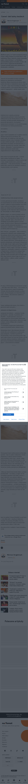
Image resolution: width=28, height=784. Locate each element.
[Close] (25, 365)
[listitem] (14, 389)
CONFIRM (8, 414)
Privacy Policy (22, 419)
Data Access (14, 419)
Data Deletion (6, 419)
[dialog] (14, 392)
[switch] (23, 392)
